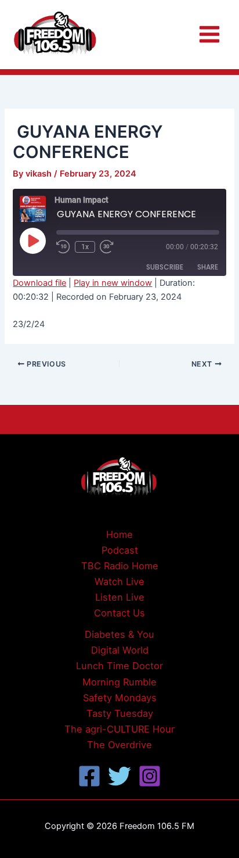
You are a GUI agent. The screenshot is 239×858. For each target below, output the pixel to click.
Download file (39, 283)
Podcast (120, 550)
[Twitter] (119, 776)
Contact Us (119, 613)
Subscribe (164, 267)
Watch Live (119, 581)
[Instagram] (149, 776)
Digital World (120, 650)
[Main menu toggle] (209, 34)
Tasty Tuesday (119, 713)
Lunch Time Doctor (119, 666)
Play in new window (113, 283)
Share (207, 267)
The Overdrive (119, 745)
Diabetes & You (119, 634)
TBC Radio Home (119, 566)
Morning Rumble (119, 682)
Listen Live (119, 597)
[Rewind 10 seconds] (63, 247)
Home (119, 534)
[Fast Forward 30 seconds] (114, 247)
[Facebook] (89, 776)
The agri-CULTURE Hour (119, 729)
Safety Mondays (120, 697)
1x (85, 247)
